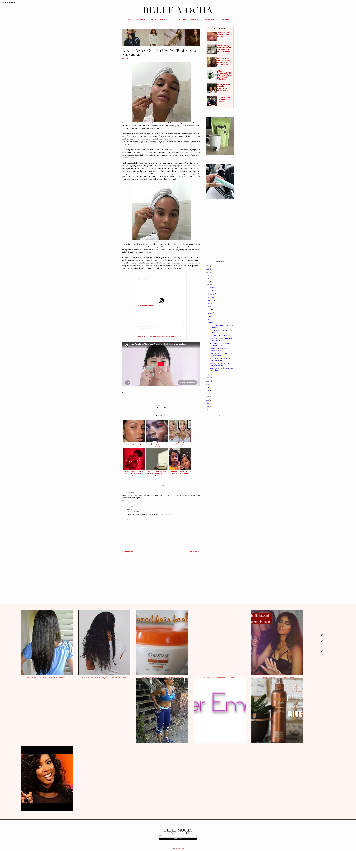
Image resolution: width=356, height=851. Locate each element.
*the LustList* (211, 20)
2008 (207, 406)
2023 (207, 272)
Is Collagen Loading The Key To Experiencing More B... (220, 359)
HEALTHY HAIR (141, 20)
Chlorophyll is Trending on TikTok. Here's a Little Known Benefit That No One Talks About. (224, 75)
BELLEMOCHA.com (181, 848)
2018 (207, 375)
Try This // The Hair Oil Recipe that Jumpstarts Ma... (221, 354)
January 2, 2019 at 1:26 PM (128, 492)
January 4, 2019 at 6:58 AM (133, 511)
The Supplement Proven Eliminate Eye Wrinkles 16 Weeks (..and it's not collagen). (157, 443)
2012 (207, 394)
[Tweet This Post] (157, 408)
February (211, 319)
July (209, 303)
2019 (207, 285)
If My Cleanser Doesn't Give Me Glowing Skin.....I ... (220, 349)
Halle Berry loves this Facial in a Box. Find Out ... (221, 331)
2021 (207, 278)
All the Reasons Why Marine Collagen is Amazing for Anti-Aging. (157, 471)
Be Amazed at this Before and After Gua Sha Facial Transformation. (180, 471)
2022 (207, 275)
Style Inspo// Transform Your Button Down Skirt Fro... (221, 326)
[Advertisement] (161, 580)
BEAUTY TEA (195, 20)
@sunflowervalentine (161, 241)
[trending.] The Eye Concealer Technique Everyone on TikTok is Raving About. (224, 61)
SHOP (173, 20)
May (209, 310)
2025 (207, 266)
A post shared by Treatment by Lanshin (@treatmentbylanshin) (156, 336)
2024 (207, 269)
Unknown (125, 491)
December (211, 288)
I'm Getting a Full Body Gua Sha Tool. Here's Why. (180, 443)
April (209, 313)
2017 (207, 378)
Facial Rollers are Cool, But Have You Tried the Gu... (221, 369)
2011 (207, 397)
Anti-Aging (125, 58)
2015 (207, 384)
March (210, 316)
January (210, 322)
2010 (207, 400)
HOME (129, 20)
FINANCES (183, 20)
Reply (123, 500)
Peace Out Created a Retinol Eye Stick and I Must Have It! (134, 443)
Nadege (129, 509)
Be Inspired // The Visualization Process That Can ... (220, 344)
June (209, 307)
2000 (207, 409)
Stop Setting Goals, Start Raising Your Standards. (223, 99)
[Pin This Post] (162, 408)
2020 (207, 282)
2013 (207, 391)
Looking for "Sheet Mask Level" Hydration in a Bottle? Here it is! (223, 87)
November (211, 291)
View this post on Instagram (146, 305)
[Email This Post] (165, 408)
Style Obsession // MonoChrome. (220, 335)
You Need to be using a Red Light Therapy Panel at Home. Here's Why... (134, 471)
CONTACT (225, 20)
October (210, 294)
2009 (207, 403)
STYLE (153, 20)
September (211, 297)
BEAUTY (163, 20)
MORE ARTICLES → (194, 551)
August (210, 300)
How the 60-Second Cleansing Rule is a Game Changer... (221, 339)
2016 (207, 381)
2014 (207, 387)
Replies (131, 506)
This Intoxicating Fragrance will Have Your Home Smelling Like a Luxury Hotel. (224, 48)
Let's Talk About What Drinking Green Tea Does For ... (220, 364)
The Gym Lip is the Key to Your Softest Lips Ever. (223, 35)
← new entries (128, 551)
